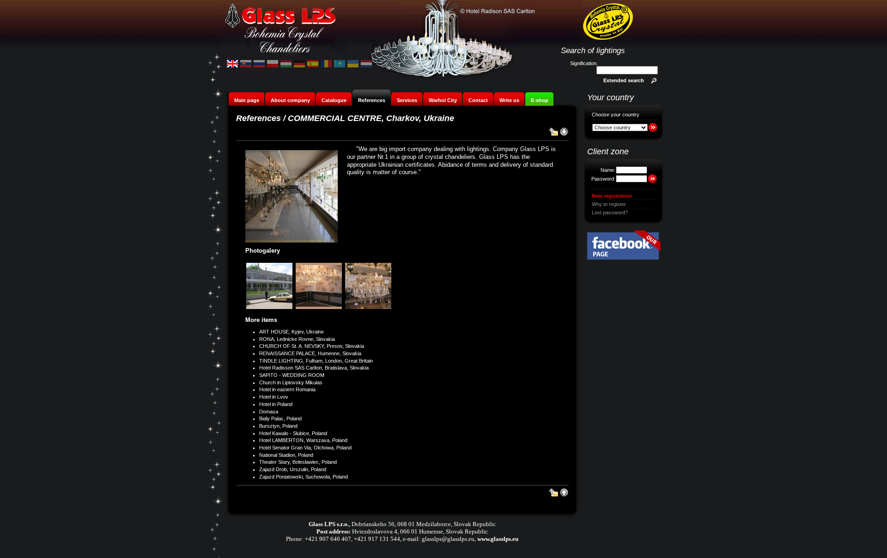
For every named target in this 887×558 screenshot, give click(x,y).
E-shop (539, 100)
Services (407, 100)
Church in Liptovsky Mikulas (290, 382)
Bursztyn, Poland (278, 426)
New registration (612, 196)
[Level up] (553, 134)
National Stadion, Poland (286, 455)
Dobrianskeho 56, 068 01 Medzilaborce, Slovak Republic (424, 524)
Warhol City (443, 100)
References (371, 100)
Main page (246, 100)
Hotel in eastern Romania (287, 389)
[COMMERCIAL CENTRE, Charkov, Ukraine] (270, 308)
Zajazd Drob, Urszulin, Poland (292, 469)
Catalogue (334, 100)
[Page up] (564, 495)
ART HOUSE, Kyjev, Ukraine (291, 331)
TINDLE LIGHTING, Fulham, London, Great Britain (316, 361)
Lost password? (610, 212)
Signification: (584, 63)
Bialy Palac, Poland (280, 418)
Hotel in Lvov (273, 397)
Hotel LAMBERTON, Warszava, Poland (303, 440)
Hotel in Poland (275, 404)
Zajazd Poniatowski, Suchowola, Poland (303, 476)
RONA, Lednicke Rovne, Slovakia (297, 339)
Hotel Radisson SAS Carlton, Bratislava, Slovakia (314, 367)
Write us (509, 100)
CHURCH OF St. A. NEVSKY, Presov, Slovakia (311, 346)
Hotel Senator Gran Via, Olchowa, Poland (305, 447)
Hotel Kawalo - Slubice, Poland (293, 433)
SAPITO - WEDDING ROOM (291, 375)
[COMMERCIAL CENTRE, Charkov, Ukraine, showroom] (319, 308)
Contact (478, 100)
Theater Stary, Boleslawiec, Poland (298, 462)
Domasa (268, 411)
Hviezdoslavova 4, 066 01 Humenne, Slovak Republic (420, 531)
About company (290, 100)
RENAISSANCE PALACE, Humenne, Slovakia (310, 353)
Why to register (609, 204)
